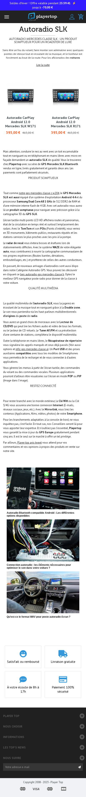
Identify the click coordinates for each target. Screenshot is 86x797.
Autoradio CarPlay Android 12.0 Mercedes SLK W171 (20, 122)
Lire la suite (43, 65)
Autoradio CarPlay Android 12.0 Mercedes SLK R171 (66, 122)
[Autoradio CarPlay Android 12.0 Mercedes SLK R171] (65, 96)
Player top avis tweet (29, 442)
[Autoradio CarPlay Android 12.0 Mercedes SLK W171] (20, 96)
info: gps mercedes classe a (32, 349)
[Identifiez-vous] (72, 17)
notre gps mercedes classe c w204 (39, 193)
